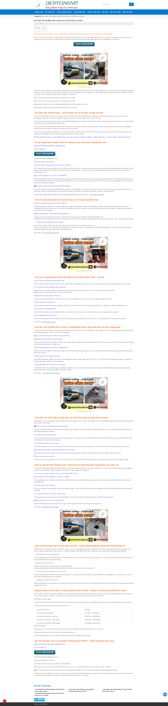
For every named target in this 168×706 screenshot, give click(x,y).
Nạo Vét (105, 12)
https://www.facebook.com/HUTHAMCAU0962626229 (52, 663)
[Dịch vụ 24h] (56, 4)
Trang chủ (39, 12)
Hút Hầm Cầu (50, 12)
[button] (43, 28)
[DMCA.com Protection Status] (39, 699)
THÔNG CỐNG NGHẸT (64, 12)
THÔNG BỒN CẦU (79, 12)
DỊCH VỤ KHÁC (127, 12)
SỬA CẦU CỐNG (115, 12)
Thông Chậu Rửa (93, 12)
